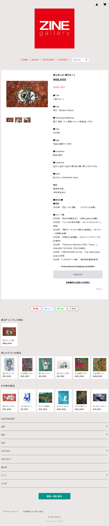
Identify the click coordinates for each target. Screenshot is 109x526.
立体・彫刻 (5, 451)
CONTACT (63, 60)
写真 (3, 443)
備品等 (4, 467)
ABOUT (35, 60)
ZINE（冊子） (6, 459)
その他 (4, 483)
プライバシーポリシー (11, 512)
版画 (3, 435)
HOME (25, 60)
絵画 (3, 426)
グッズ (3, 475)
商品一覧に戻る (54, 496)
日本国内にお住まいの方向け (78, 282)
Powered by (51, 521)
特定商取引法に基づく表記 (33, 512)
